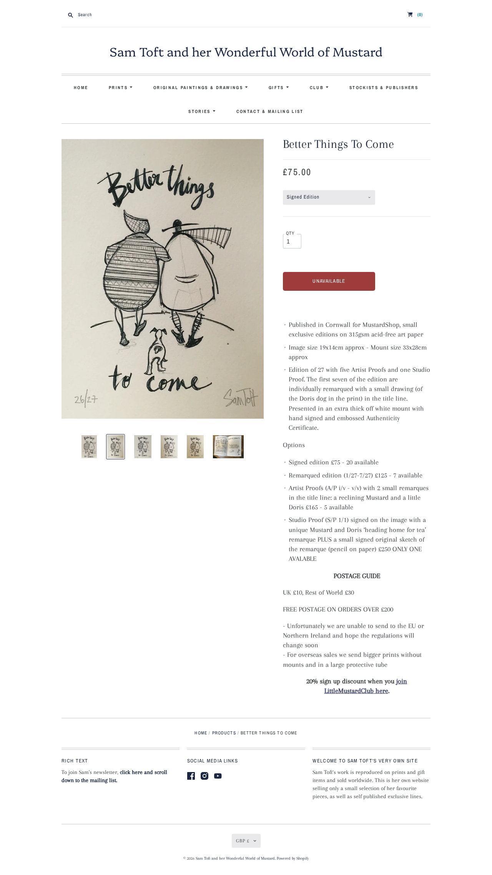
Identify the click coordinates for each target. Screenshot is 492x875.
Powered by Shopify (293, 858)
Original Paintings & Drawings (199, 88)
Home (81, 88)
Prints (119, 88)
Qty (290, 233)
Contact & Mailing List (270, 111)
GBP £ (242, 841)
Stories (200, 111)
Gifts (277, 88)
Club (318, 88)
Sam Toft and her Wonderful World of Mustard (246, 51)
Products (224, 733)
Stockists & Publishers (383, 88)
